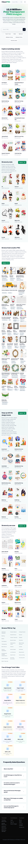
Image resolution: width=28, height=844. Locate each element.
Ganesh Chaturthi (6, 153)
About (20, 820)
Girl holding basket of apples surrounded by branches (6, 374)
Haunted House (13, 634)
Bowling (16, 516)
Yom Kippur (4, 82)
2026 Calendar (5, 551)
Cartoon (16, 186)
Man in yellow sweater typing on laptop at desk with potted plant (5, 277)
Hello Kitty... (13, 307)
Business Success (19, 449)
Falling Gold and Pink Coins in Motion (16, 388)
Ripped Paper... (23, 346)
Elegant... (4, 307)
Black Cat (21, 33)
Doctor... (3, 346)
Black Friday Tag (5, 661)
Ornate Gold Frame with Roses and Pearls (15, 359)
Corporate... (4, 278)
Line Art (3, 220)
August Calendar (20, 308)
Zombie (20, 646)
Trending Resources (4, 821)
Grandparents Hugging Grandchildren (4, 654)
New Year (4, 619)
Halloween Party (19, 37)
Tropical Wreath (15, 377)
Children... (10, 292)
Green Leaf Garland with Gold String (4, 400)
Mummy (3, 635)
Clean (6, 2)
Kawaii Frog (4, 361)
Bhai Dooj (4, 499)
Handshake (4, 466)
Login (11, 820)
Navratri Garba (13, 640)
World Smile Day (5, 101)
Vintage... (22, 334)
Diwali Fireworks (5, 658)
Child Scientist (4, 348)
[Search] (21, 2)
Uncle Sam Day (18, 153)
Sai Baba (20, 294)
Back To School (22, 322)
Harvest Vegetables (4, 650)
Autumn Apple (13, 649)
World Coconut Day (19, 136)
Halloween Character (4, 632)
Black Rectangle (16, 334)
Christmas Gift (21, 657)
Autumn (3, 602)
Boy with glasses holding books (16, 345)
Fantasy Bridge (15, 320)
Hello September (5, 375)
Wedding (4, 568)
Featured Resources (4, 827)
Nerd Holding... (16, 347)
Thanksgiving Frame (12, 643)
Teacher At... (12, 278)
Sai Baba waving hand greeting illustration (21, 291)
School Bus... (4, 292)
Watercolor (17, 220)
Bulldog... (9, 333)
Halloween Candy (9, 37)
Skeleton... (19, 278)
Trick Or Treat (8, 33)
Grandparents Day (19, 466)
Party (16, 568)
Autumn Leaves (14, 40)
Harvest (20, 634)
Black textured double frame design (16, 332)
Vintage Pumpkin (22, 631)
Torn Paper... (22, 347)
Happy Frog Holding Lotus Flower (6, 359)
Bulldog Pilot (9, 335)
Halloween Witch (4, 334)
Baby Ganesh (21, 652)
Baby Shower (18, 602)
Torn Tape (22, 333)
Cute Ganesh (4, 641)
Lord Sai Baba (21, 292)
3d (2, 186)
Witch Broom (4, 646)
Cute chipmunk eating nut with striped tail (10, 344)
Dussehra (21, 640)
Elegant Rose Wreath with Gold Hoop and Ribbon (5, 305)
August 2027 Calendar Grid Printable (21, 305)
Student (20, 637)
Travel (16, 619)
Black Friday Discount (21, 643)
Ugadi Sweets (3, 389)
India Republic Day (19, 483)
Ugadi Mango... (5, 402)
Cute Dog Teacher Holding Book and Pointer (23, 375)
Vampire (11, 646)
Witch (15, 33)
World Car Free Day (19, 101)
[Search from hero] (24, 29)
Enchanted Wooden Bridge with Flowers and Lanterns (16, 319)
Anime (3, 203)
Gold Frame (14, 362)
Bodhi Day (17, 499)
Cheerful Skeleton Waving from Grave (20, 276)
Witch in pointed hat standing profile (4, 332)
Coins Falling (16, 389)
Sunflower (21, 649)
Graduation (4, 585)
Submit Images (13, 824)
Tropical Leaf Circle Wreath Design (15, 374)
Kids (9, 319)
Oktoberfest (4, 118)
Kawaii (16, 203)
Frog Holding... (4, 362)
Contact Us (21, 827)
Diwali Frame (12, 654)
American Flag (22, 654)
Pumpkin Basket (13, 631)
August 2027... (19, 307)
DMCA (20, 822)
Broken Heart (22, 390)
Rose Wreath (4, 308)
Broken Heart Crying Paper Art (22, 387)
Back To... (22, 319)
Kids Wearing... (4, 319)
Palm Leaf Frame (15, 375)
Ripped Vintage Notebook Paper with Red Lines (22, 331)
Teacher (22, 362)
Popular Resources (4, 824)
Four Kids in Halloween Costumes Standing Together (6, 318)
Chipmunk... (10, 346)
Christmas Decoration (12, 658)
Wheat (3, 638)
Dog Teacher (22, 377)
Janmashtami (5, 136)
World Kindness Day (6, 483)
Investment (4, 449)
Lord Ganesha (13, 652)
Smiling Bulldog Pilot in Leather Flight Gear (9, 332)
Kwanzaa (4, 516)
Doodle (3, 237)
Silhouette (17, 237)
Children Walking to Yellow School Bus (9, 290)
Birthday (17, 551)
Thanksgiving (4, 644)
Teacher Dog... (23, 375)
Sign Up (12, 822)
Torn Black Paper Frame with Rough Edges (22, 345)
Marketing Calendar (4, 830)
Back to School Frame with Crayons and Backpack (23, 319)
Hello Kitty (12, 308)
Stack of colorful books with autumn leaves (10, 388)
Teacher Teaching (13, 637)
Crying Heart (22, 388)
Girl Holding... (4, 377)
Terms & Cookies (21, 824)
